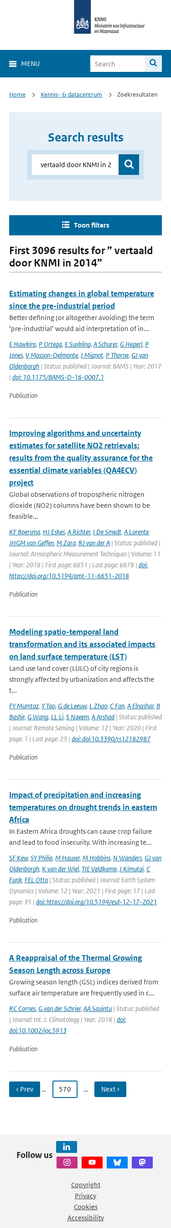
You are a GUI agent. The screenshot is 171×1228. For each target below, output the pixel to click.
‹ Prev (24, 1089)
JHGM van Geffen (31, 542)
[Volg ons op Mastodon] (142, 1162)
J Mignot (92, 355)
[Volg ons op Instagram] (67, 1162)
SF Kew (18, 857)
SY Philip (41, 857)
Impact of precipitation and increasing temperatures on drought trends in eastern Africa (83, 807)
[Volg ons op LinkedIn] (66, 1147)
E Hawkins (22, 344)
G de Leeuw (72, 705)
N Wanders (127, 857)
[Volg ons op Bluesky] (117, 1162)
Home (17, 94)
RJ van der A (94, 542)
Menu (30, 63)
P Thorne (117, 355)
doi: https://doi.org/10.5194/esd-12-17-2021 (96, 901)
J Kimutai (131, 868)
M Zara (66, 542)
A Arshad (103, 716)
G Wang (37, 716)
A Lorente (136, 531)
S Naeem (77, 716)
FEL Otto (36, 879)
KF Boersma (24, 531)
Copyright (85, 1184)
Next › (110, 1089)
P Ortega (50, 344)
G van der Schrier (59, 1008)
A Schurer (105, 344)
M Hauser (67, 857)
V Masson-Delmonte (52, 355)
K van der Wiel (60, 868)
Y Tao (48, 705)
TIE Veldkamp (99, 868)
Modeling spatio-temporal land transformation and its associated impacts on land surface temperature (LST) (82, 644)
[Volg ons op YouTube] (92, 1162)
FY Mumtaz (24, 705)
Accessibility (85, 1217)
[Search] (153, 63)
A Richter (78, 531)
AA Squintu (97, 1008)
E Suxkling (78, 344)
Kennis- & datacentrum (71, 94)
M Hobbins (96, 857)
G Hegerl (131, 344)
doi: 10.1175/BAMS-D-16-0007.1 (58, 377)
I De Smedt (107, 531)
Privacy (85, 1195)
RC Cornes (22, 1008)
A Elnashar (140, 705)
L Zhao (98, 705)
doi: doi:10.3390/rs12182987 (111, 738)
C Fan (117, 705)
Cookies (86, 1206)
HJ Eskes (54, 531)
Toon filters (91, 225)
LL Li (57, 716)
